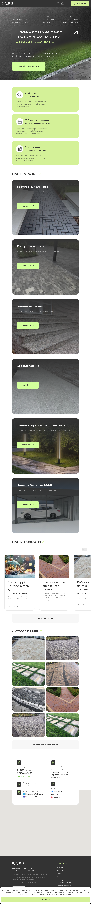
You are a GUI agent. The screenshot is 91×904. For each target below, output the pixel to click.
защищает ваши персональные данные (58, 894)
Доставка (60, 871)
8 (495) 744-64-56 (25, 770)
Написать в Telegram (34, 794)
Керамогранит (28, 365)
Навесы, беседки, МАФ (34, 485)
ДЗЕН (55, 794)
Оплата (59, 874)
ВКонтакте (57, 791)
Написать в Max (32, 797)
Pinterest (56, 797)
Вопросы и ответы (64, 877)
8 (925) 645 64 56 (24, 773)
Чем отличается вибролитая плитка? (54, 586)
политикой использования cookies (77, 892)
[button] (58, 3)
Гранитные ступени (31, 306)
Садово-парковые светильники (41, 425)
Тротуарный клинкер (32, 186)
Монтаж (60, 867)
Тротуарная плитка (31, 246)
